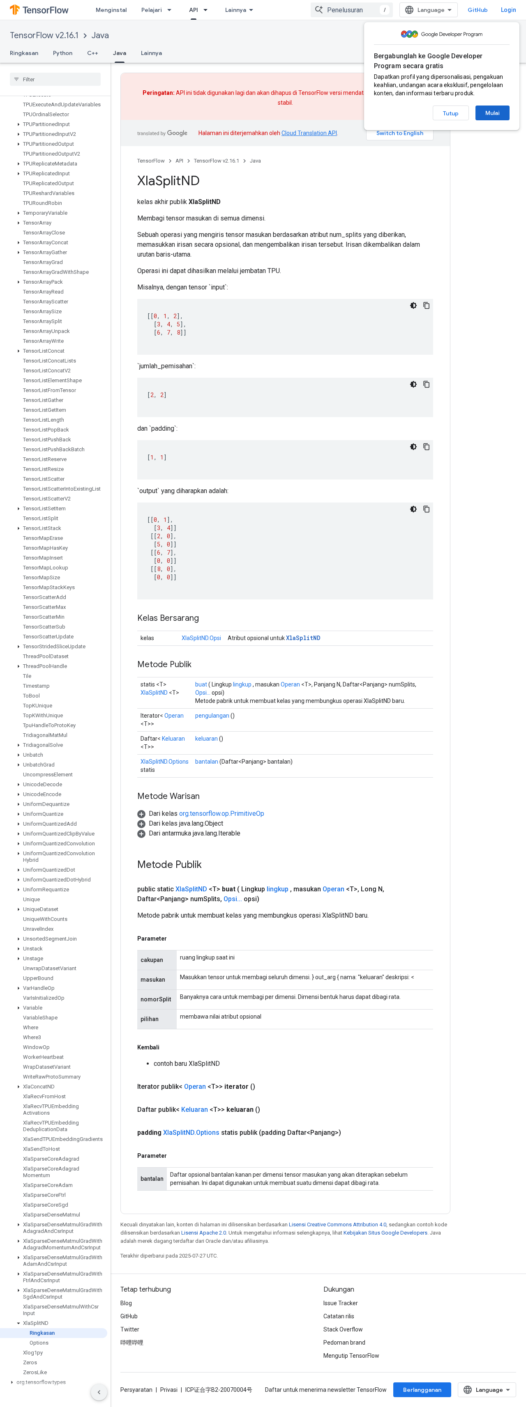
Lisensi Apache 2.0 (203, 1233)
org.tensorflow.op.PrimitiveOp (221, 813)
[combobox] (352, 9)
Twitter (129, 1329)
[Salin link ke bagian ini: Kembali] (167, 1047)
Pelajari (151, 10)
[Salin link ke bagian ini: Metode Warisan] (208, 797)
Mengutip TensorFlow (351, 1355)
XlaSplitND (303, 638)
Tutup (451, 113)
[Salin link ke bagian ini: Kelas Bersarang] (207, 619)
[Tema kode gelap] (413, 305)
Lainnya (235, 10)
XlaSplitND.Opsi (201, 638)
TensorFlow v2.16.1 (44, 35)
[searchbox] (55, 79)
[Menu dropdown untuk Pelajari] (172, 10)
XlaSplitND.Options (165, 761)
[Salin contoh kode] (426, 305)
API (193, 10)
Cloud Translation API (309, 133)
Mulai (492, 113)
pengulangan (212, 715)
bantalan (206, 761)
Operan (290, 684)
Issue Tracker (340, 1303)
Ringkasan (24, 53)
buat (201, 684)
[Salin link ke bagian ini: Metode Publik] (199, 665)
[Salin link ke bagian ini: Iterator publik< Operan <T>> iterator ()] (265, 1087)
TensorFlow (151, 161)
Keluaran (173, 738)
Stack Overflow (343, 1329)
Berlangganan (422, 1389)
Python (62, 53)
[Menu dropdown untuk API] (208, 10)
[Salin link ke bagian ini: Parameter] (175, 938)
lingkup (242, 684)
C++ (92, 53)
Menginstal (111, 10)
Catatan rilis (338, 1316)
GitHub (478, 10)
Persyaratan (136, 1389)
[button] (53, 124)
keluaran (206, 738)
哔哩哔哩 (131, 1342)
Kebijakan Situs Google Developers (385, 1233)
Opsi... (202, 692)
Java (100, 35)
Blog (126, 1303)
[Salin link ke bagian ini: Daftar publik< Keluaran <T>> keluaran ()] (270, 1110)
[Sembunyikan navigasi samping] (99, 1392)
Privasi (169, 1389)
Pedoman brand (344, 1342)
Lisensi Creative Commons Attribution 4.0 (337, 1224)
